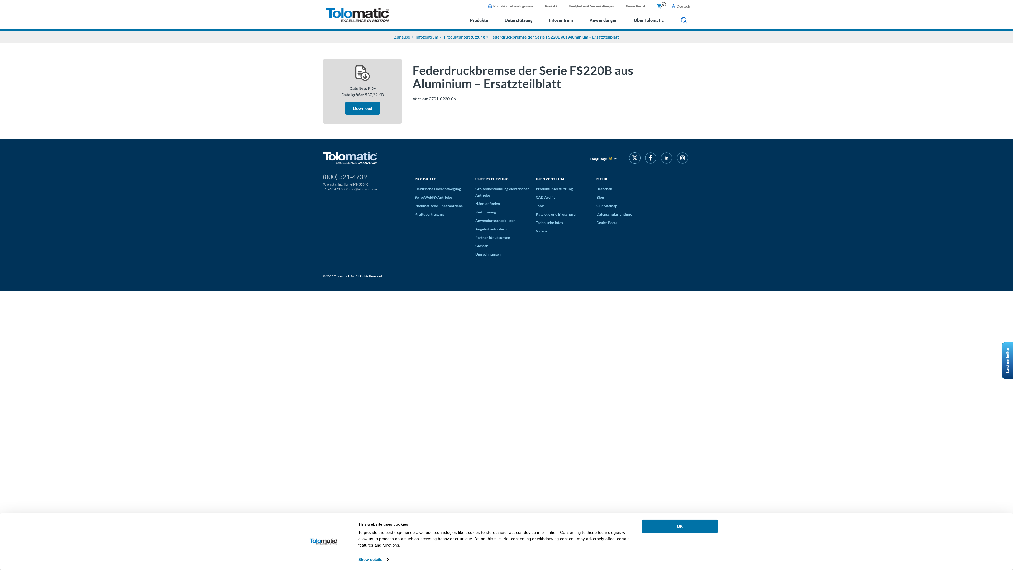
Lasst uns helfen (1007, 360)
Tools (540, 205)
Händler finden (487, 203)
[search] (684, 21)
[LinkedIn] (666, 158)
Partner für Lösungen (492, 237)
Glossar (481, 246)
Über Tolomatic (649, 20)
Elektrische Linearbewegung (438, 189)
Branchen (604, 189)
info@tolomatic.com (363, 189)
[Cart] (659, 6)
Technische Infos (549, 222)
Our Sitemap (606, 205)
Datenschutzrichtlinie (614, 214)
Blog (600, 197)
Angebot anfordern (491, 229)
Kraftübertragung (429, 214)
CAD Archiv (545, 197)
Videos (541, 231)
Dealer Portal (635, 6)
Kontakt (551, 6)
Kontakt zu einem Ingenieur (513, 6)
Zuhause (402, 36)
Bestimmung (485, 212)
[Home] (357, 20)
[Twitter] (634, 158)
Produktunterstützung (464, 36)
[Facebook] (650, 158)
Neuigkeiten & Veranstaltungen (591, 6)
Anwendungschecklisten (495, 220)
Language (598, 158)
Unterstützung (518, 20)
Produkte (479, 20)
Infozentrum (561, 20)
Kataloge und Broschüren (556, 214)
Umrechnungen (488, 254)
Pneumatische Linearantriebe (439, 205)
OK (680, 526)
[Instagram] (682, 158)
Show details (370, 559)
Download (362, 108)
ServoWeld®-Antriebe (433, 197)
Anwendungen (603, 20)
